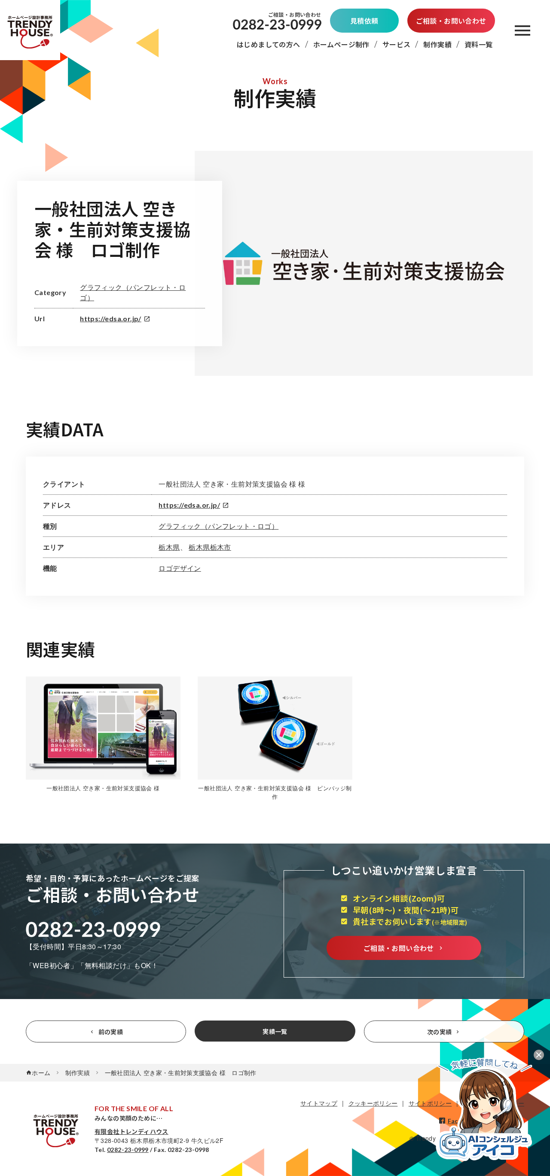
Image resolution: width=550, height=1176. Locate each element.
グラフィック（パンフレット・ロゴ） (218, 526)
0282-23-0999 (128, 1149)
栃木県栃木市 (210, 547)
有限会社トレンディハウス (131, 1131)
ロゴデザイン (180, 568)
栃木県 (169, 547)
